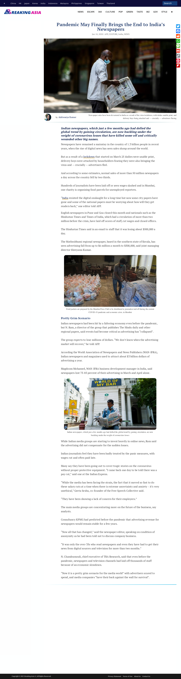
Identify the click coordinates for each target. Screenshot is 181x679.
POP (121, 12)
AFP (106, 34)
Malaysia (64, 3)
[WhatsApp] (178, 41)
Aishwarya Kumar (67, 117)
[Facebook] (178, 31)
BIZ (148, 12)
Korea (35, 3)
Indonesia (53, 3)
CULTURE (110, 12)
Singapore (89, 3)
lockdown (89, 156)
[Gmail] (178, 50)
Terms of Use (127, 676)
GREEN (129, 12)
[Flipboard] (178, 65)
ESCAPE (90, 12)
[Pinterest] (178, 60)
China (13, 3)
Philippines (76, 3)
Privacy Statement (114, 676)
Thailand (111, 3)
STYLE (164, 12)
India (43, 3)
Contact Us (146, 676)
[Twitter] (178, 26)
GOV (155, 12)
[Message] (178, 45)
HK (20, 3)
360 (100, 12)
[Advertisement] (110, 626)
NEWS (80, 12)
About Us (137, 676)
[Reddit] (178, 36)
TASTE (140, 12)
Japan (27, 3)
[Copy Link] (178, 55)
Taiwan (100, 3)
